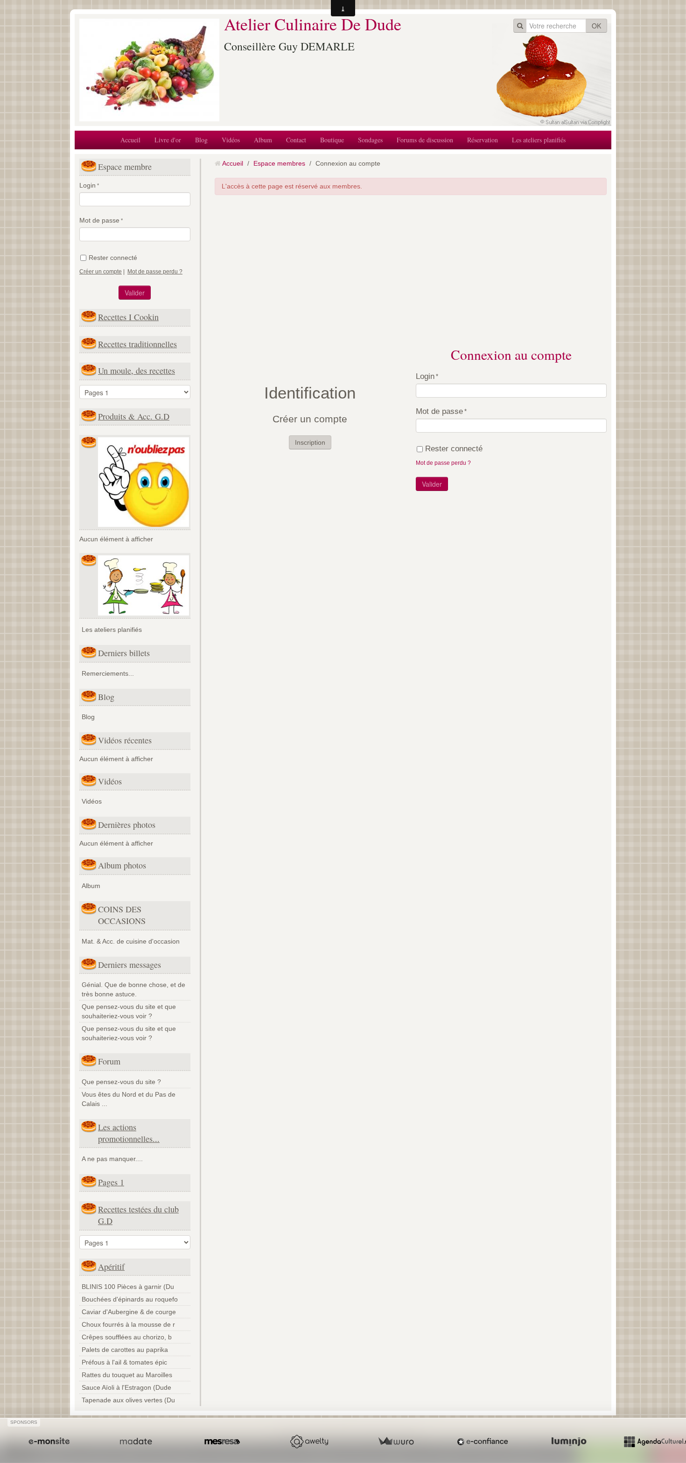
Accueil (130, 139)
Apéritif (111, 1266)
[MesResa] (222, 1442)
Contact (296, 139)
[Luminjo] (569, 1442)
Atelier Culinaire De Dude (312, 24)
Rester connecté (113, 257)
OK (596, 25)
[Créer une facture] (396, 1442)
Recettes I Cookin (128, 316)
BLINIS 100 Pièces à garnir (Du (128, 1286)
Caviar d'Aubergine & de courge (129, 1312)
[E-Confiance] (483, 1442)
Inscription (310, 442)
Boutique (332, 139)
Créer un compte (100, 271)
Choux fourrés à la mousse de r (128, 1324)
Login (87, 185)
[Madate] (136, 1442)
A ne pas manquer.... (112, 1158)
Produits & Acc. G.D (133, 416)
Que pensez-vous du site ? (121, 1081)
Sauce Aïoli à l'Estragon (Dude (126, 1387)
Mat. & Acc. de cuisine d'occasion (131, 941)
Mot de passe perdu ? (154, 271)
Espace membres (279, 163)
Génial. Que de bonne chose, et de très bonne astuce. (133, 989)
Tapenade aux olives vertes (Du (128, 1400)
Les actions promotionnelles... (129, 1132)
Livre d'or (167, 139)
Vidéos (231, 139)
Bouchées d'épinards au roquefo (130, 1299)
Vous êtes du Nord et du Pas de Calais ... (128, 1099)
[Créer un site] (49, 1442)
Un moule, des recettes (136, 370)
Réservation (482, 139)
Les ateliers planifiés (539, 139)
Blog (201, 139)
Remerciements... (108, 673)
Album (263, 139)
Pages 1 (111, 1182)
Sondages (370, 139)
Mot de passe (99, 220)
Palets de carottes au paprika (125, 1349)
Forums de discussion (425, 139)
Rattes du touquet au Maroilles (127, 1375)
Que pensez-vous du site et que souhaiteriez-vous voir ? (129, 1011)
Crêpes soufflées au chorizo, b (127, 1337)
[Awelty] (309, 1442)
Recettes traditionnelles (137, 344)
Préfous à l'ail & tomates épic (124, 1362)
